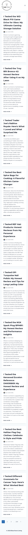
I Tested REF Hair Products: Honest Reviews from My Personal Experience (12, 230)
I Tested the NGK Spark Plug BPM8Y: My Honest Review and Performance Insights (13, 328)
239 (17, 521)
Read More (7, 59)
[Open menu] (25, 5)
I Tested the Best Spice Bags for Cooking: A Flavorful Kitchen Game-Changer (13, 178)
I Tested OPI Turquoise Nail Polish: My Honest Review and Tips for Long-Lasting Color (13, 278)
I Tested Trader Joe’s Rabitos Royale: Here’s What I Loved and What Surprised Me (13, 126)
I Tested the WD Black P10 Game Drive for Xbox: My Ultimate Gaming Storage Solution (13, 22)
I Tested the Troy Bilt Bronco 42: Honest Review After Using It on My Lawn (14, 74)
